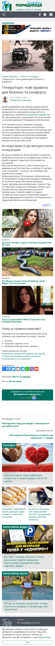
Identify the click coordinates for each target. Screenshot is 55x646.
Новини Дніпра (10, 76)
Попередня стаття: (26, 422)
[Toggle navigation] (4, 14)
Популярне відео (15, 527)
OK (27, 642)
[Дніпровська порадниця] (8, 624)
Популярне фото (15, 573)
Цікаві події (15, 381)
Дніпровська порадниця (38, 114)
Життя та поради (29, 76)
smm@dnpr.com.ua (29, 622)
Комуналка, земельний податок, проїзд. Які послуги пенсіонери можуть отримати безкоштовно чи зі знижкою (23, 356)
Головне (9, 445)
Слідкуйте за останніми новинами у (28, 394)
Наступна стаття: (31, 434)
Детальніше (45, 637)
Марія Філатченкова (20, 100)
